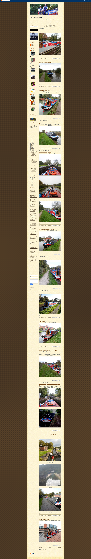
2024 (31, 184)
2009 (31, 134)
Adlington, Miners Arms (32, 190)
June (32, 146)
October (32, 150)
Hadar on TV (32, 50)
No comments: (50, 58)
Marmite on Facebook (53, 26)
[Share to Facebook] (57, 58)
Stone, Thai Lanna (32, 246)
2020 (31, 180)
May (31, 145)
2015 (31, 140)
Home (50, 547)
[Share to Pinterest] (59, 58)
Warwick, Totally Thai (32, 255)
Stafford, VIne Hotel (32, 243)
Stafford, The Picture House (33, 242)
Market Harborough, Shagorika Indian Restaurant (33, 229)
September (32, 149)
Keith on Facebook (47, 25)
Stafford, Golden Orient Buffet (33, 241)
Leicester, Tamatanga (32, 220)
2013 (31, 138)
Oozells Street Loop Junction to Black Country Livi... (33, 153)
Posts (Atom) (44, 549)
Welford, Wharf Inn (32, 257)
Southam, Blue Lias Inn (32, 240)
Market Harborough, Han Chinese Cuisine (33, 227)
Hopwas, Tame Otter (32, 216)
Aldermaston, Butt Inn (32, 191)
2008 (31, 133)
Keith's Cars (32, 94)
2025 (31, 185)
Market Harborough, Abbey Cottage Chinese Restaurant (33, 224)
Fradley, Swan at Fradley (33, 210)
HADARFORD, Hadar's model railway (34, 57)
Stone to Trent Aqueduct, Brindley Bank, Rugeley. (34, 162)
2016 (31, 141)
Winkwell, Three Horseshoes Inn (33, 259)
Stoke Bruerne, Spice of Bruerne (33, 245)
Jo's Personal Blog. (33, 88)
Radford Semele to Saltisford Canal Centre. (33, 175)
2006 (31, 131)
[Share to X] (56, 58)
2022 (31, 182)
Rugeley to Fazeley (42, 257)
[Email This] (54, 58)
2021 (31, 181)
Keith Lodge (32, 45)
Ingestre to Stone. (33, 160)
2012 (31, 137)
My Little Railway (33, 100)
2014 (31, 139)
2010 (31, 135)
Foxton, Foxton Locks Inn (33, 209)
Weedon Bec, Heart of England (33, 256)
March (32, 144)
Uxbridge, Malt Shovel (32, 251)
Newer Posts (40, 547)
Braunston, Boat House (32, 196)
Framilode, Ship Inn (32, 211)
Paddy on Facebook (46, 26)
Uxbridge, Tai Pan (32, 252)
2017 (31, 142)
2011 (31, 136)
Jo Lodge (32, 44)
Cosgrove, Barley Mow (32, 203)
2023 (31, 183)
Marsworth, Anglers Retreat (33, 233)
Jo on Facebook (53, 25)
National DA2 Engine (33, 106)
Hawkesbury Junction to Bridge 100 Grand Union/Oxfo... (34, 169)
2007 (31, 132)
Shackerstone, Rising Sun (33, 238)
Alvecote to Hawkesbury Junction (45, 152)
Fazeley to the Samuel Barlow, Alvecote (33, 165)
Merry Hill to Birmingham (34, 151)
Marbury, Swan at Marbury (33, 222)
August (32, 148)
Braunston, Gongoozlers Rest (33, 197)
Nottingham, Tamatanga (33, 235)
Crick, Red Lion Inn (32, 206)
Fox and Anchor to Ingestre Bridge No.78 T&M (34, 158)
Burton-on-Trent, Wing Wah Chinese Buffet (33, 202)
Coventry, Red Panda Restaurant (32, 205)
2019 (31, 179)
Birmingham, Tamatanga (33, 195)
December (32, 177)
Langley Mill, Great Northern (33, 217)
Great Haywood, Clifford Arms (33, 215)
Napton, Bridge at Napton (33, 234)
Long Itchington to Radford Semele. (33, 173)
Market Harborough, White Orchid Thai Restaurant (33, 232)
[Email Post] (52, 58)
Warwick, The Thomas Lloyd (33, 254)
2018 (31, 178)
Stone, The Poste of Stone (33, 247)
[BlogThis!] (55, 58)
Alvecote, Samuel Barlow (33, 192)
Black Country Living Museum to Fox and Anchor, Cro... (34, 156)
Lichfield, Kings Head (32, 221)
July (31, 147)
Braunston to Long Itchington (33, 171)
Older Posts (59, 547)
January (32, 143)
